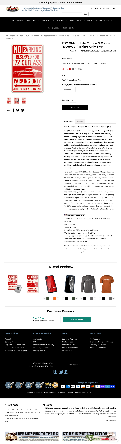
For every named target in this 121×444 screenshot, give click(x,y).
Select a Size (67, 58)
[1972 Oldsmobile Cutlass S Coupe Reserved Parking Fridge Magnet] (14, 294)
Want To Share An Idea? (14, 347)
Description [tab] (68, 121)
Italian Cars (60, 21)
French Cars (74, 21)
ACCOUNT (95, 8)
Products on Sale (68, 345)
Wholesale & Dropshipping (16, 350)
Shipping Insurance (41, 347)
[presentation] (58, 298)
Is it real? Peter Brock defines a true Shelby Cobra (23, 410)
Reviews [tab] (80, 121)
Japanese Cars (104, 21)
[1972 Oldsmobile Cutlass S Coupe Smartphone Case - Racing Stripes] (51, 294)
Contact (72, 28)
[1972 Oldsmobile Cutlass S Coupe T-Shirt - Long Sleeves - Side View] (88, 294)
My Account (95, 339)
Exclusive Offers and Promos (101, 342)
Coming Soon (10, 342)
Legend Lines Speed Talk (15, 345)
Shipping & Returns (98, 345)
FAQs (35, 342)
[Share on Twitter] (17, 110)
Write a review (77, 319)
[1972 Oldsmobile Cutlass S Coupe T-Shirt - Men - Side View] (107, 294)
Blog (65, 28)
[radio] (73, 63)
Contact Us (37, 339)
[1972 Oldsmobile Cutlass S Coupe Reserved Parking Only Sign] (33, 294)
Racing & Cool (53, 28)
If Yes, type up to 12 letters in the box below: (80, 85)
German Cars (46, 21)
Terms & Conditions (98, 347)
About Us (8, 339)
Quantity (65, 100)
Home (7, 36)
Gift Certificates (68, 342)
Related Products (60, 266)
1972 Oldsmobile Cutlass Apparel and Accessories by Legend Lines (40, 36)
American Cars (17, 21)
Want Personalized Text (71, 80)
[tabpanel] (89, 189)
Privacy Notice (39, 350)
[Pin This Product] (22, 110)
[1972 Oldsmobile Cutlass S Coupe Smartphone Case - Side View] (70, 294)
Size (63, 75)
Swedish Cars (89, 21)
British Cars (32, 21)
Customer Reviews (69, 339)
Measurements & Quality (43, 345)
